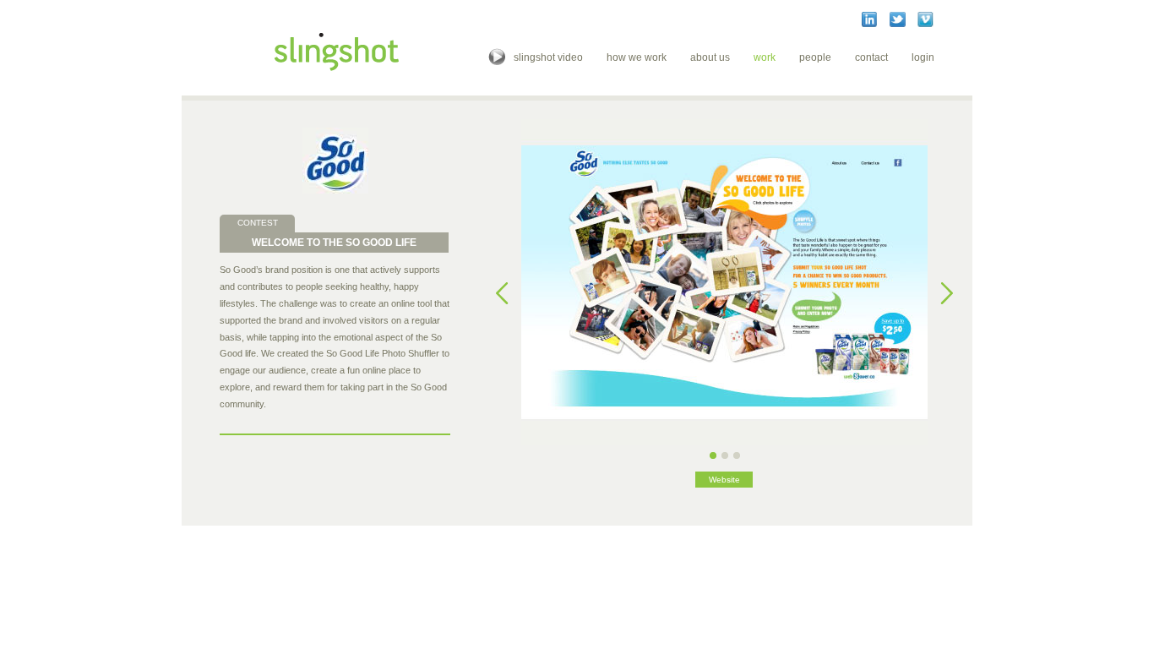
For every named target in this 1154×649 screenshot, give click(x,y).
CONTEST (257, 222)
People (815, 57)
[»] (946, 293)
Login (923, 57)
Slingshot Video (548, 57)
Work (765, 57)
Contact (871, 57)
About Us (710, 57)
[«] (502, 293)
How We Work (637, 57)
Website (724, 479)
